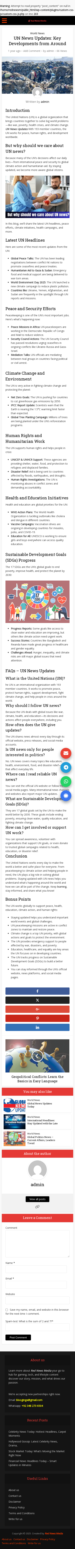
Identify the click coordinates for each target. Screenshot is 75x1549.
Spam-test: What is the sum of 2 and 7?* (29, 1321)
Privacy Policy (17, 1507)
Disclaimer (15, 1501)
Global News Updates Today (39, 1105)
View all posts (37, 1199)
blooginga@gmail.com (29, 1400)
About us (14, 1490)
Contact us (15, 1496)
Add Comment (31, 51)
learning (61, 886)
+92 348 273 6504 (32, 1405)
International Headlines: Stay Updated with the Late (42, 1122)
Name (10, 1263)
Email (9, 1278)
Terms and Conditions (22, 1513)
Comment (11, 1227)
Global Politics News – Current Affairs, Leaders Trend (41, 1140)
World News (37, 33)
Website (10, 1294)
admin (50, 51)
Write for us (15, 1519)
